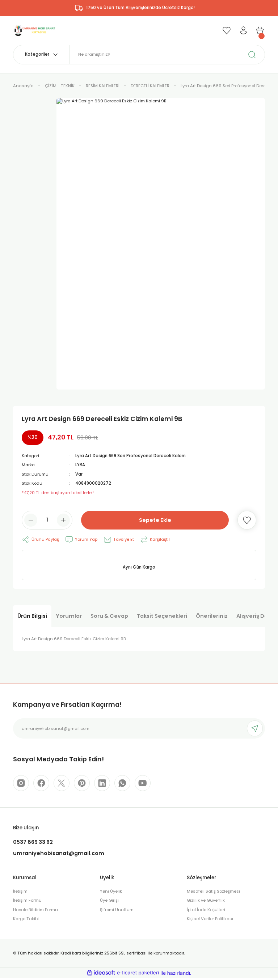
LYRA (80, 465)
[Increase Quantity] (63, 520)
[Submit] (255, 728)
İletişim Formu (27, 900)
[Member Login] (243, 30)
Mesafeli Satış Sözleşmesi (213, 891)
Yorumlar (69, 616)
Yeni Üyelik (111, 891)
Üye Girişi (109, 900)
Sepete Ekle (155, 520)
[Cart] (260, 30)
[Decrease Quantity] (30, 520)
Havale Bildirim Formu (35, 910)
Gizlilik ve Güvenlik (206, 900)
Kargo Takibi (26, 919)
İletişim (20, 891)
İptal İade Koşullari (206, 910)
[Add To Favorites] (246, 520)
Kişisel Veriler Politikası (210, 919)
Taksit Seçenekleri (162, 616)
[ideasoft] (101, 973)
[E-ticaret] (138, 973)
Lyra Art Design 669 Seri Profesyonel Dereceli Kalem (130, 456)
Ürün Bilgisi (32, 616)
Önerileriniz (212, 616)
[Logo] (34, 30)
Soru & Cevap (109, 616)
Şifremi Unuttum (117, 910)
